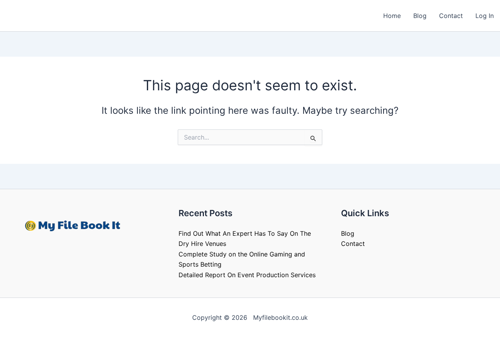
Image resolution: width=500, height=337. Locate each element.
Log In (484, 16)
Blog (420, 16)
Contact (451, 16)
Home (392, 16)
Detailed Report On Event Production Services (247, 275)
